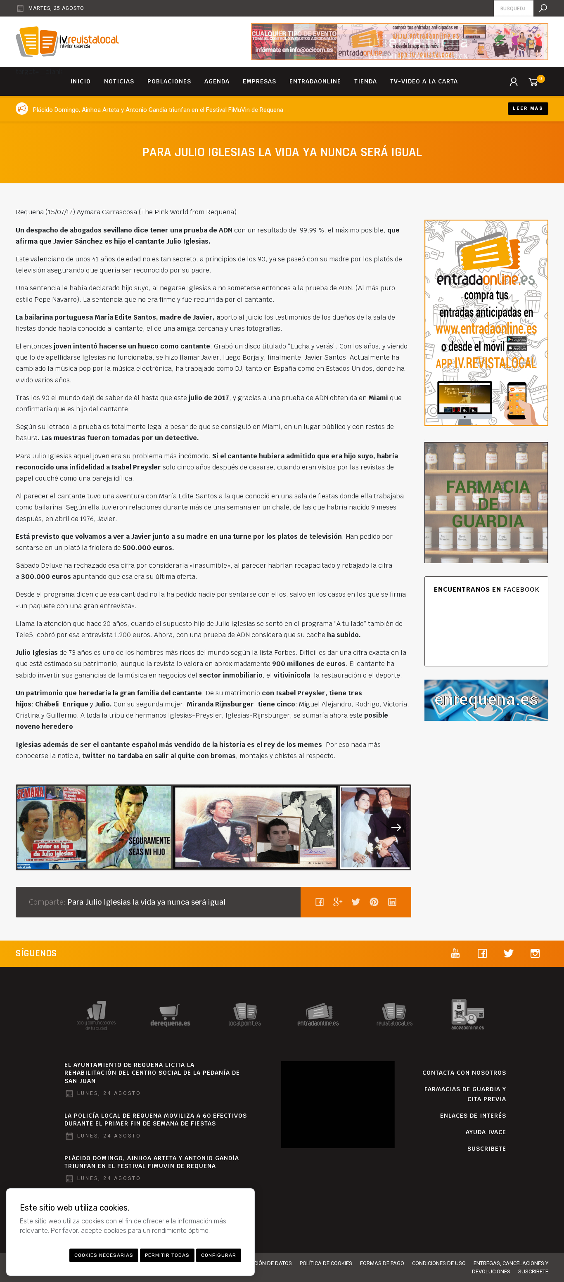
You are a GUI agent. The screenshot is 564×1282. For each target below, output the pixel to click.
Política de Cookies (326, 1263)
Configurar (218, 1255)
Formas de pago (382, 1263)
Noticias (119, 81)
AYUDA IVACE (486, 1132)
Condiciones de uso (439, 1263)
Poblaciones (169, 81)
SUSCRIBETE (486, 1148)
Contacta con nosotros (464, 1072)
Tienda (365, 81)
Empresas (259, 81)
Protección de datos (263, 1263)
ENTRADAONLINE (315, 81)
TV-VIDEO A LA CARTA (424, 81)
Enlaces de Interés (473, 1115)
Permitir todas (167, 1255)
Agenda (217, 81)
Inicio (80, 81)
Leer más (528, 108)
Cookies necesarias (103, 1255)
